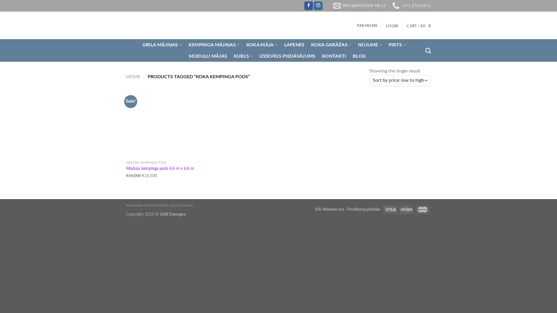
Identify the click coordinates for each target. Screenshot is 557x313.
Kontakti (334, 56)
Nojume (368, 45)
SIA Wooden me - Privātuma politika (348, 209)
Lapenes (294, 45)
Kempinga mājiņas (212, 45)
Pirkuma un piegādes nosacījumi (159, 205)
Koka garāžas (329, 45)
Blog (359, 56)
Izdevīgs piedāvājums (287, 56)
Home (133, 76)
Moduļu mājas (208, 56)
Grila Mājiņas (160, 45)
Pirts (395, 45)
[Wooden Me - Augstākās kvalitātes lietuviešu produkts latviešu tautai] (177, 25)
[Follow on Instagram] (318, 5)
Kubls (241, 56)
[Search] (428, 50)
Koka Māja (260, 45)
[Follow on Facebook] (308, 5)
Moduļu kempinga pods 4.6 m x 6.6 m (160, 168)
